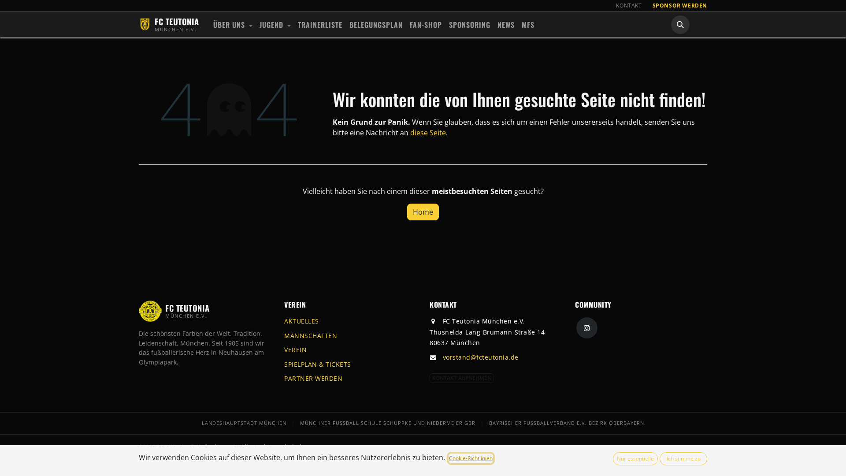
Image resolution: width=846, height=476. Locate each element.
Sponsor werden (680, 5)
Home (423, 212)
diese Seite (428, 133)
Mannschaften (310, 335)
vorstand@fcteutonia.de (481, 357)
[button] (680, 24)
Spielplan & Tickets (317, 364)
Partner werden (313, 378)
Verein (295, 350)
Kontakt (629, 5)
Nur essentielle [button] (635, 458)
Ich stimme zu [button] (684, 458)
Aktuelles (301, 321)
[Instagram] (586, 327)
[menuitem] (233, 24)
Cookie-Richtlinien (471, 458)
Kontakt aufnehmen (461, 378)
